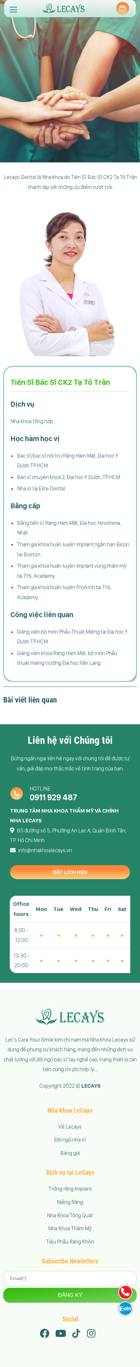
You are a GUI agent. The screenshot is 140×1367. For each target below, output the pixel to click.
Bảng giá (70, 1153)
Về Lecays (70, 1126)
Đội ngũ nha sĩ (70, 1139)
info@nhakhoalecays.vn (45, 850)
